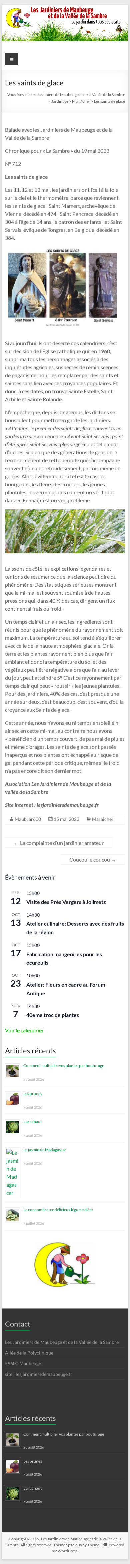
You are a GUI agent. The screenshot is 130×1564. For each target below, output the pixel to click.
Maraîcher (103, 819)
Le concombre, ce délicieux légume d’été (58, 1209)
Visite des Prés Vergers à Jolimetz (66, 902)
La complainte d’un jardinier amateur (59, 843)
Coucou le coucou (92, 859)
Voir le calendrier (24, 1030)
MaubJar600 (28, 819)
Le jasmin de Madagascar (44, 1149)
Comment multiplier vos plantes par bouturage (63, 1065)
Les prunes (32, 1093)
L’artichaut (32, 1121)
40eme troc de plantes (52, 1015)
